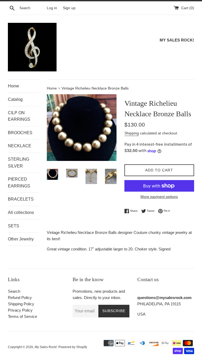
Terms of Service (22, 316)
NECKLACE (19, 146)
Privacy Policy (20, 310)
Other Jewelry (21, 239)
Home (13, 86)
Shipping (131, 133)
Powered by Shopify (72, 347)
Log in (52, 8)
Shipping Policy (21, 304)
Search (14, 291)
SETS (13, 226)
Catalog (15, 99)
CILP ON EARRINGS (19, 116)
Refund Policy (20, 297)
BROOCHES (20, 132)
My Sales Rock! (46, 347)
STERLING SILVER (18, 162)
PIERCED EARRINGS (19, 182)
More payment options (159, 197)
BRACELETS (21, 199)
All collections (21, 212)
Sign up (69, 8)
